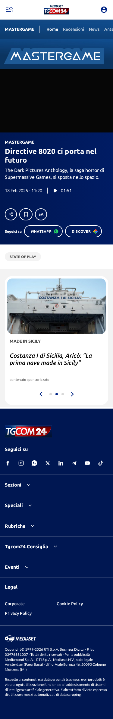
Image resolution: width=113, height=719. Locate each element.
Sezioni (13, 484)
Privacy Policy (18, 613)
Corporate (15, 603)
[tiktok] (101, 463)
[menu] (9, 9)
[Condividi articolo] (11, 214)
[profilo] (104, 9)
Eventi (12, 567)
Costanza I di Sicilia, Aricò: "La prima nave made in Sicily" (51, 359)
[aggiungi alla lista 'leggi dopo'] (26, 214)
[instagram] (21, 463)
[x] (48, 463)
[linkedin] (61, 463)
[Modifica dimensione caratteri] (41, 214)
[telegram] (74, 463)
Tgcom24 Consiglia (26, 546)
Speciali (14, 505)
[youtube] (87, 463)
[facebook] (8, 463)
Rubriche (15, 526)
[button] (56, 9)
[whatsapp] (34, 463)
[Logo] (56, 9)
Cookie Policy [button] (70, 603)
